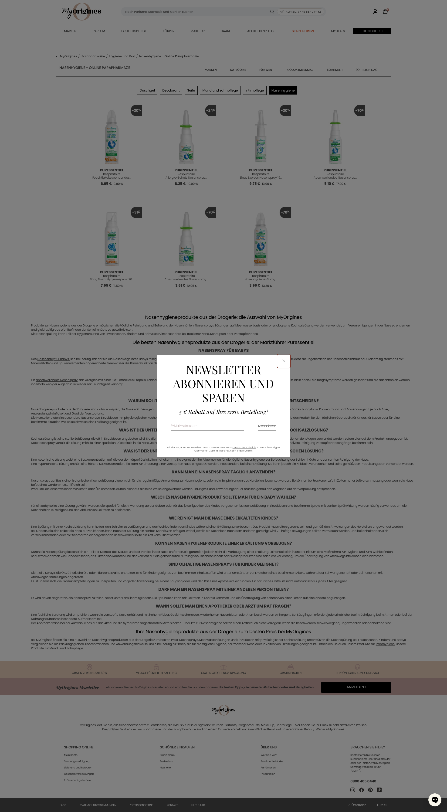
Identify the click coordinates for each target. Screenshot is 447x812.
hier (250, 450)
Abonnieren (267, 426)
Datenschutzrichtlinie (244, 447)
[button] (434, 799)
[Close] (284, 361)
